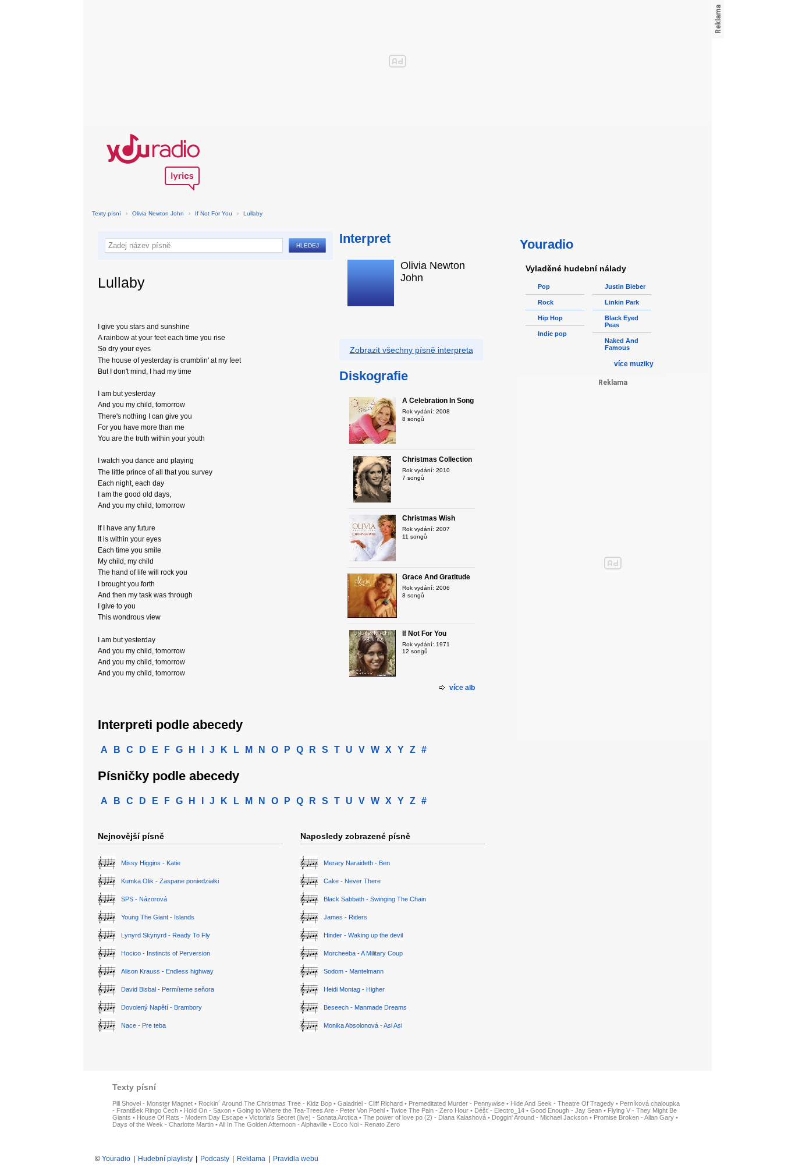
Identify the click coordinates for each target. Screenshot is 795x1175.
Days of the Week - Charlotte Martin (163, 1124)
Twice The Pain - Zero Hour (430, 1110)
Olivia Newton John (158, 213)
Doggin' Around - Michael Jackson (540, 1117)
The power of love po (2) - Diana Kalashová (424, 1117)
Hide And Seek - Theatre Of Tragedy (562, 1103)
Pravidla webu (295, 1159)
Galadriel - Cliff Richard (370, 1103)
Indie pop (552, 333)
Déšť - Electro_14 (499, 1110)
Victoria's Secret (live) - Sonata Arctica (303, 1117)
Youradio (116, 1159)
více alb (462, 688)
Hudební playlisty (165, 1159)
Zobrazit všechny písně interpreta (411, 350)
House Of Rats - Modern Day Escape (190, 1117)
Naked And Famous (621, 344)
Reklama (251, 1159)
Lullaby (252, 213)
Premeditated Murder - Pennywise (457, 1103)
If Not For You (213, 213)
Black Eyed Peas (621, 321)
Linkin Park (622, 302)
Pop (544, 286)
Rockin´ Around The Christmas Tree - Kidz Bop (265, 1103)
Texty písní (106, 213)
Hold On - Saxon (207, 1110)
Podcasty (214, 1159)
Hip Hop (550, 317)
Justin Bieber (625, 286)
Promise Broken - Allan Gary (634, 1117)
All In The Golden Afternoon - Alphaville (273, 1124)
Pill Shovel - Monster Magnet (152, 1103)
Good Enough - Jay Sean (566, 1110)
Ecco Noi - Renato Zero (366, 1124)
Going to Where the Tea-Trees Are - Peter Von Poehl (311, 1110)
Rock (545, 302)
